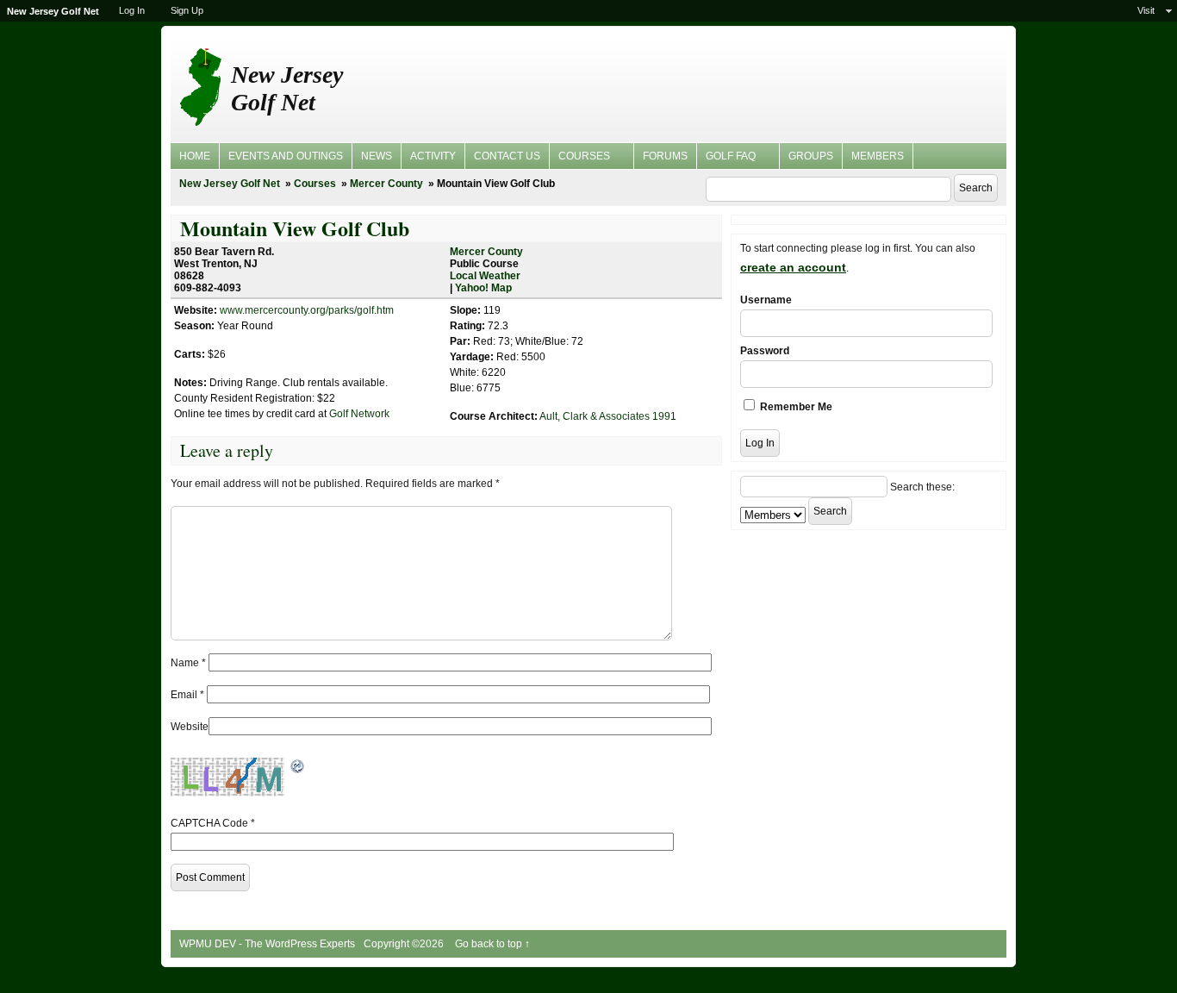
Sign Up (187, 10)
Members (877, 156)
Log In (132, 10)
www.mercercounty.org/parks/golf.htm (307, 310)
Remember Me (794, 407)
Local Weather (485, 276)
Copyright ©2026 (405, 944)
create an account (793, 267)
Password (764, 351)
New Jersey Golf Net (287, 88)
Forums (665, 156)
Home (194, 156)
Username (766, 300)
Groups (810, 156)
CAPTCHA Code (209, 823)
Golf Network (359, 414)
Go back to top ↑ (492, 944)
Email (187, 695)
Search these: (922, 487)
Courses (580, 158)
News (376, 156)
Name (188, 663)
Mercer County (386, 184)
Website (190, 727)
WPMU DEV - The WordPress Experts (267, 944)
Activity (433, 156)
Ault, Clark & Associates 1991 (607, 416)
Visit (1146, 10)
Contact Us (507, 156)
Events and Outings (285, 156)
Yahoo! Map (483, 288)
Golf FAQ (726, 158)
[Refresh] (298, 765)
